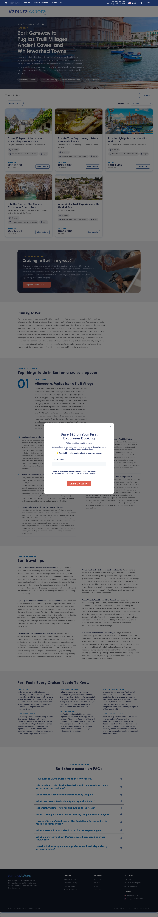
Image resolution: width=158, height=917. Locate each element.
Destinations (16, 3)
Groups (27, 3)
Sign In (149, 3)
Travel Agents (57, 3)
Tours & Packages (41, 3)
